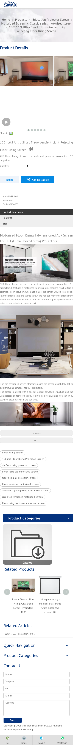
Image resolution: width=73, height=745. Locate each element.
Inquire (9, 179)
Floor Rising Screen (12, 452)
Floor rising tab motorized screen (20, 471)
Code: (5, 204)
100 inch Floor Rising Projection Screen (23, 458)
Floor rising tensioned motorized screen (23, 503)
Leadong (28, 729)
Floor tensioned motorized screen (20, 484)
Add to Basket (40, 179)
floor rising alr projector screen (19, 477)
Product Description (13, 212)
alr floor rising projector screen (19, 465)
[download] (27, 544)
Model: (6, 196)
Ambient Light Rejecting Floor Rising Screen (25, 490)
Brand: (6, 200)
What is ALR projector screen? (20, 633)
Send (12, 720)
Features (7, 217)
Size (5, 223)
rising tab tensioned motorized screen (22, 496)
